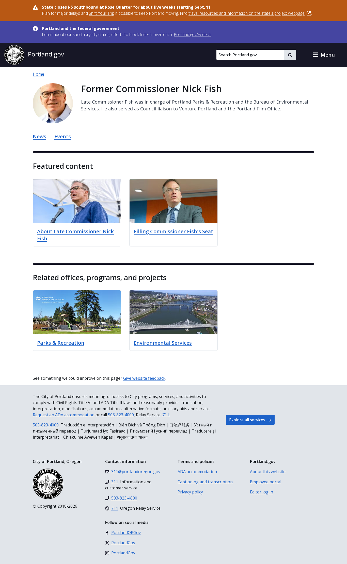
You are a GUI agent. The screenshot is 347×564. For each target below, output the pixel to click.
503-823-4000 (121, 415)
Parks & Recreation (60, 342)
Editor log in (261, 492)
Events (62, 136)
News (39, 136)
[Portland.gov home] (34, 55)
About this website (268, 471)
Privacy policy (190, 492)
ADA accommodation (197, 471)
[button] (323, 55)
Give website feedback (144, 378)
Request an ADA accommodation (63, 415)
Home (38, 74)
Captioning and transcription (205, 482)
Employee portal (265, 482)
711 (165, 415)
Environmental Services (163, 342)
